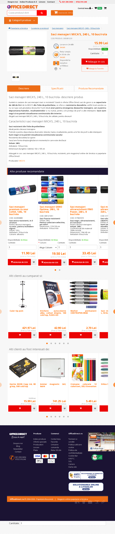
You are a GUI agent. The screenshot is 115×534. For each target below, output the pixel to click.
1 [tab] (55, 270)
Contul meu (56, 439)
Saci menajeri (57, 28)
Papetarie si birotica (19, 28)
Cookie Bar (73, 455)
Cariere (71, 464)
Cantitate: (95, 53)
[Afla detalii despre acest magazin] (97, 457)
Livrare (36, 447)
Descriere (24, 88)
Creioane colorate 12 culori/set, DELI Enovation (83, 385)
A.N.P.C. (71, 458)
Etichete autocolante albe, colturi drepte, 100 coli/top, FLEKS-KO (53, 312)
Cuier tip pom (16, 310)
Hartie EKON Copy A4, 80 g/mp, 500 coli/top (23, 385)
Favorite (54, 442)
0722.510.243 (20, 459)
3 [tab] (55, 343)
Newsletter (18, 449)
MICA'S (22, 160)
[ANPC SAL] (86, 475)
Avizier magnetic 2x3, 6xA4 (53, 385)
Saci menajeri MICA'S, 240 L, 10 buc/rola (83, 28)
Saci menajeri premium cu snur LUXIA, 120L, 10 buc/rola (18, 210)
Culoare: (43, 243)
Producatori (38, 444)
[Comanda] (105, 8)
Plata (35, 450)
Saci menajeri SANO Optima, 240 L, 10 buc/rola (51, 209)
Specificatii (57, 88)
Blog (18, 446)
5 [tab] (64, 343)
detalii (62, 47)
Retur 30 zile (56, 450)
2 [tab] (59, 270)
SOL (70, 461)
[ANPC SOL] (86, 486)
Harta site (72, 467)
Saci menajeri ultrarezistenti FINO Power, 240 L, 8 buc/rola (81, 210)
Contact (18, 451)
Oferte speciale (40, 442)
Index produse (39, 439)
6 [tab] (68, 343)
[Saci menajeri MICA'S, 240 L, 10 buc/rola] (16, 77)
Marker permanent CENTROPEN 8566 (83, 311)
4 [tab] (59, 343)
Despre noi (18, 443)
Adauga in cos (96, 61)
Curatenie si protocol (40, 28)
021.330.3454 (20, 457)
